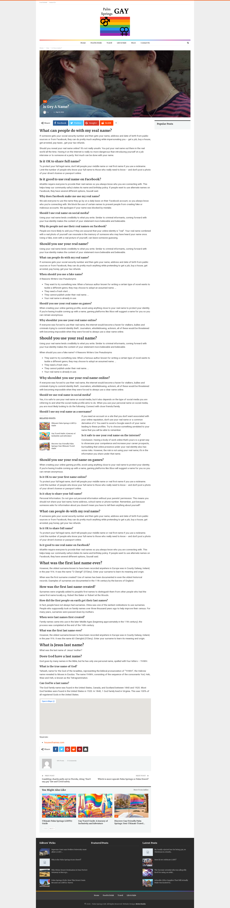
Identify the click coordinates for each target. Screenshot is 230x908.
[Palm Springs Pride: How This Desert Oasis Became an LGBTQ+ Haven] (45, 883)
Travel (109, 43)
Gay (45, 101)
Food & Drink (43, 2)
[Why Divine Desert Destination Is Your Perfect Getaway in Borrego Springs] (45, 873)
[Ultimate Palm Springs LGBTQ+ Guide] (45, 426)
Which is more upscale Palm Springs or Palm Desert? (123, 779)
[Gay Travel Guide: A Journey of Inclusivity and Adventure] (45, 436)
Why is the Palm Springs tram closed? (66, 860)
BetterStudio (141, 904)
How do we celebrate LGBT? (165, 860)
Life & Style (121, 43)
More (133, 43)
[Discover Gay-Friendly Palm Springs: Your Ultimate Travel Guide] (45, 446)
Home (83, 43)
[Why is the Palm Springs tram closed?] (45, 862)
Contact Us (52, 2)
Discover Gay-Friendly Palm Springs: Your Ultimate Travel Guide (63, 446)
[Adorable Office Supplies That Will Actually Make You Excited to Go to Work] (148, 883)
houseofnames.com (54, 742)
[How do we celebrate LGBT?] (148, 862)
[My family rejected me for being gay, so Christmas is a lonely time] (148, 852)
